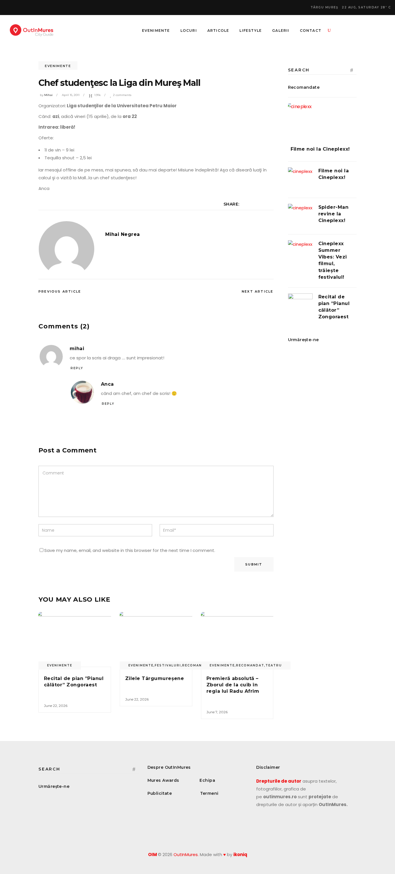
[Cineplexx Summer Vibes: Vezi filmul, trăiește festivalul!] (300, 252)
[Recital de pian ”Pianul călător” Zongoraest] (74, 639)
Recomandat (250, 665)
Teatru (273, 665)
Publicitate (159, 793)
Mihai (48, 95)
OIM (152, 854)
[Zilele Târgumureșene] (156, 639)
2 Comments (122, 95)
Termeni (209, 793)
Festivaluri (168, 665)
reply (77, 368)
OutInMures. (186, 854)
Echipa (207, 780)
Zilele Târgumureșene (154, 678)
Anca (107, 384)
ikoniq (240, 854)
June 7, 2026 (217, 712)
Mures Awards (163, 780)
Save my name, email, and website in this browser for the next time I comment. (129, 550)
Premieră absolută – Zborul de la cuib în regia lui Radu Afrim (232, 685)
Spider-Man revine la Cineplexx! (333, 213)
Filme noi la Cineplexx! (320, 149)
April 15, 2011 (71, 95)
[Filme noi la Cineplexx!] (322, 120)
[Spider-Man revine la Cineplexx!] (300, 216)
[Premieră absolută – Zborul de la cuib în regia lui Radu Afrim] (237, 639)
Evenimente (58, 66)
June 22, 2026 (55, 705)
